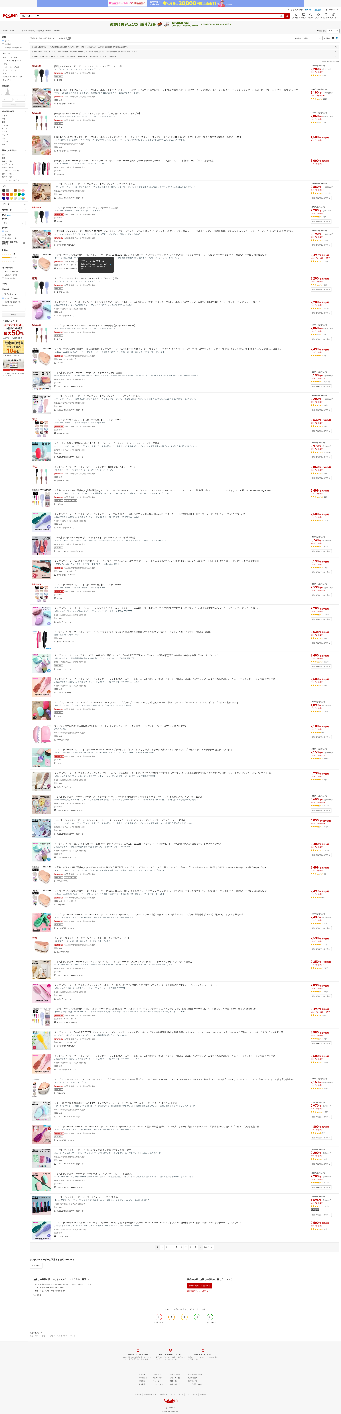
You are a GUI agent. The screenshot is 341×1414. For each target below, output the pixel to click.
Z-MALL (59, 716)
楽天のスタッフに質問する (199, 1286)
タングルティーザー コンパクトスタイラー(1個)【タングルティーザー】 (88, 420)
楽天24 (59, 80)
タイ (3, 138)
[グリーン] (19, 194)
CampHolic (61, 905)
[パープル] (7, 198)
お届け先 (5, 219)
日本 (3, 122)
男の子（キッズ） (8, 167)
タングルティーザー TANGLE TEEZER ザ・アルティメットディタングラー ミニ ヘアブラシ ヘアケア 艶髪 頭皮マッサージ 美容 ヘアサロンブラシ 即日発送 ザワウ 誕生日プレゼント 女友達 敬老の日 (149, 914)
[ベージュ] (19, 190)
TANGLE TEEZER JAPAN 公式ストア (70, 198)
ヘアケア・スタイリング (57, 1336)
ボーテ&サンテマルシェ (65, 642)
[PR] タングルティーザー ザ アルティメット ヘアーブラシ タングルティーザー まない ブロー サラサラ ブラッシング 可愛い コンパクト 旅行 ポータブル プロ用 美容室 (134, 160)
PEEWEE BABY (62, 881)
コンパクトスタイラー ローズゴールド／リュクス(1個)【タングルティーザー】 (92, 938)
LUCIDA (60, 363)
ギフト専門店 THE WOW (65, 104)
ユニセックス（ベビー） (11, 180)
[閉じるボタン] (335, 47)
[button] (332, 10)
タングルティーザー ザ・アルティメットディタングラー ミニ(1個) (86, 208)
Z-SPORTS (61, 1093)
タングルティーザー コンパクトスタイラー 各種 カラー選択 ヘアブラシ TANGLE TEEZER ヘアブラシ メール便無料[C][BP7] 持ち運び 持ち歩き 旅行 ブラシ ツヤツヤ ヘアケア (137, 655)
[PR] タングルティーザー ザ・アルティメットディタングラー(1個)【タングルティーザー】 (97, 113)
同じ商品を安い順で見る (321, 198)
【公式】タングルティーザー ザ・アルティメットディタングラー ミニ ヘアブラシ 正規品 (97, 396)
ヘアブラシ (36, 1266)
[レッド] (7, 194)
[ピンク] (23, 190)
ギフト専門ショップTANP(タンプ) (69, 151)
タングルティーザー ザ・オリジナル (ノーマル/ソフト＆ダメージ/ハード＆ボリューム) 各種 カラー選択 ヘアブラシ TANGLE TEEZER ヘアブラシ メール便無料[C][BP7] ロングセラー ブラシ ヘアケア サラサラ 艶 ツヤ (157, 302)
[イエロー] (15, 194)
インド (4, 128)
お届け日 (5, 228)
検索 (14, 105)
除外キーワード (7, 305)
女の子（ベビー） (8, 174)
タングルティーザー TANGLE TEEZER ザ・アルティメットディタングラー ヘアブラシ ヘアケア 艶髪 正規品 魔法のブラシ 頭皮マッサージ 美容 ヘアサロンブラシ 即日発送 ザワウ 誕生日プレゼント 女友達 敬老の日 (156, 1126)
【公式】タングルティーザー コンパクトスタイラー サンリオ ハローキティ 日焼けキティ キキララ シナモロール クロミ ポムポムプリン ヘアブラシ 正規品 (128, 797)
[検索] (287, 16)
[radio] (3, 41)
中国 (3, 119)
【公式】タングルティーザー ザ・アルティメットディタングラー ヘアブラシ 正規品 (94, 184)
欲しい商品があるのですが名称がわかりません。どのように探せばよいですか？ (64, 1284)
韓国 (3, 144)
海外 (9, 215)
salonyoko (60, 174)
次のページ (208, 1247)
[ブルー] (23, 194)
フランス (5, 141)
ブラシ (73, 1336)
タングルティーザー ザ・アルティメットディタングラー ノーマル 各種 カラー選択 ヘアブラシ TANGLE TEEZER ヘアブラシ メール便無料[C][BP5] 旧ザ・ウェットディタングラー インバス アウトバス (150, 514)
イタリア (5, 132)
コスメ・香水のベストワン (66, 316)
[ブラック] (3, 190)
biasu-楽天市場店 (63, 740)
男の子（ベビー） (8, 177)
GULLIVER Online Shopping (67, 269)
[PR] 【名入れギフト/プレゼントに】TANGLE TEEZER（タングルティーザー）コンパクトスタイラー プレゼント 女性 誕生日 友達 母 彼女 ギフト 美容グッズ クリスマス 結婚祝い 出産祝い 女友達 (147, 137)
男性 (3, 158)
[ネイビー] (3, 198)
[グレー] (7, 190)
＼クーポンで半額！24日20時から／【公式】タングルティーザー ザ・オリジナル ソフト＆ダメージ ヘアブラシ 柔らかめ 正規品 (115, 1103)
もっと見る (37, 1295)
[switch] (23, 243)
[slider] (2, 95)
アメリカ (5, 125)
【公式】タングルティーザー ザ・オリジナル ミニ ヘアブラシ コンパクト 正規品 (93, 1174)
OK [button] (110, 265)
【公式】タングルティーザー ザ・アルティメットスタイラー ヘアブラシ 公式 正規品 (94, 537)
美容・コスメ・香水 (37, 1336)
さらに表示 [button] (7, 80)
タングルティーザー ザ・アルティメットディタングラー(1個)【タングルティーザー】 (95, 325)
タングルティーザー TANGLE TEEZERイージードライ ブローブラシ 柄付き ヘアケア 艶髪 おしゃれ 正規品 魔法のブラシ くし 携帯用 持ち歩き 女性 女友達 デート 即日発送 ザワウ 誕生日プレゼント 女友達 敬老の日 (156, 561)
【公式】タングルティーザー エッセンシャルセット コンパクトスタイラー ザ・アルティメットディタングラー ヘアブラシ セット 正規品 (119, 820)
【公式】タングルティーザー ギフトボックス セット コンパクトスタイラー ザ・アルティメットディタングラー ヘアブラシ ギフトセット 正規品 (123, 962)
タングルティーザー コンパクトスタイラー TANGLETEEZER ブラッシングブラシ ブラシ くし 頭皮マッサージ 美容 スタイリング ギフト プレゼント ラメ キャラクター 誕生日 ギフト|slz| (143, 749)
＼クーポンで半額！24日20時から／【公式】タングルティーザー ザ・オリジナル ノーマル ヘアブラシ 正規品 (106, 443)
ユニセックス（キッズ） (11, 171)
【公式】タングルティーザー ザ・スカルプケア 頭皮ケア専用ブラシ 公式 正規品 (92, 1150)
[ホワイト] (11, 190)
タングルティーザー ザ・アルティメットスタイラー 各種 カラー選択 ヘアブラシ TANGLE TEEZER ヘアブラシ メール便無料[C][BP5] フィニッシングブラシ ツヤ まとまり (135, 985)
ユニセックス (7, 161)
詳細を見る (112, 56)
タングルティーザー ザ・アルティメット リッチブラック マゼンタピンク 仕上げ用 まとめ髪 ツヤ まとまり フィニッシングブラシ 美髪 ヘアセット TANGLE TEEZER (133, 632)
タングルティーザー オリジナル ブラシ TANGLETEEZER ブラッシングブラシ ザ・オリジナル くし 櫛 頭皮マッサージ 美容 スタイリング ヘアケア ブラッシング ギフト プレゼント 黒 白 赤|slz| (146, 702)
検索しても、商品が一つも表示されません (50, 1291)
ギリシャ (5, 135)
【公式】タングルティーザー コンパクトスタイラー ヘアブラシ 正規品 (88, 373)
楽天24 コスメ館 (63, 292)
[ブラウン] (15, 190)
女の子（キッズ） (8, 164)
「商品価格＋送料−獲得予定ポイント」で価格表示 (47, 38)
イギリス (5, 116)
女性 (3, 155)
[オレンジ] (11, 194)
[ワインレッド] (3, 194)
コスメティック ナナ (64, 622)
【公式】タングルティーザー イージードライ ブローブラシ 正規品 (86, 1197)
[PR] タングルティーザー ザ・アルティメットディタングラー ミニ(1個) (88, 66)
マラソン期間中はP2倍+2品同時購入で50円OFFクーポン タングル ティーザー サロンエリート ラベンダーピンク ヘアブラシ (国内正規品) (120, 726)
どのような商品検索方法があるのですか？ (50, 1287)
